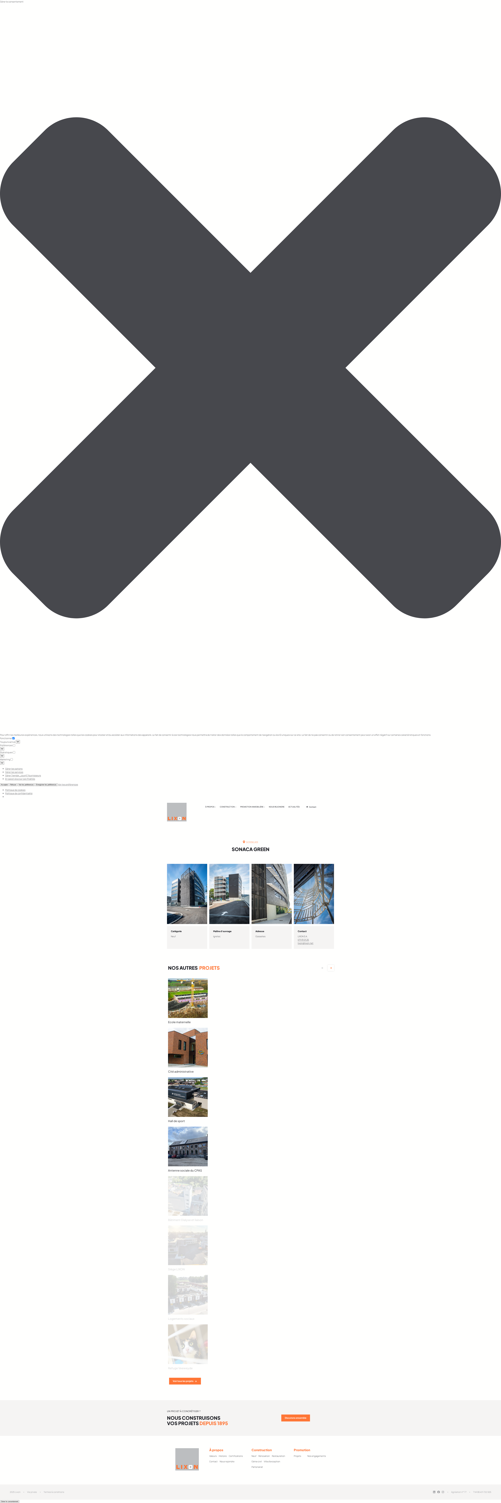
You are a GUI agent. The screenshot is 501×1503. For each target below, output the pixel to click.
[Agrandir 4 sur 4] (330, 867)
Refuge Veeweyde (180, 1368)
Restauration (278, 1455)
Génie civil (257, 1461)
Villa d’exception (272, 1461)
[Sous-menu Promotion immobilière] (264, 806)
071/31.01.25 (303, 939)
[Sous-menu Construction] (235, 806)
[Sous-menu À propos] (215, 806)
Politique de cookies (15, 789)
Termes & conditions (54, 1491)
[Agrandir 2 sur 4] (246, 867)
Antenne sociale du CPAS (185, 1170)
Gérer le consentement (9, 1501)
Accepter (4, 785)
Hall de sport (176, 1121)
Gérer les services (14, 772)
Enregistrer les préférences (46, 785)
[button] (250, 368)
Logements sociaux (181, 1318)
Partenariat (257, 1466)
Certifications (236, 1455)
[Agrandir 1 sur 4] (203, 867)
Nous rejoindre (227, 1461)
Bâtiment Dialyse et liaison (185, 1220)
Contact (213, 1461)
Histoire (223, 1455)
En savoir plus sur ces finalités (20, 778)
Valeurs (213, 1455)
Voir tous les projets (183, 1381)
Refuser (13, 785)
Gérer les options (14, 768)
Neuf (173, 936)
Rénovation (264, 1455)
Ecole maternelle (179, 1022)
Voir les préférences (26, 785)
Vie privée (32, 1491)
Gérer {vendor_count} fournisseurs (23, 775)
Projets (297, 1455)
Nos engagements (316, 1455)
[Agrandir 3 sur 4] (288, 867)
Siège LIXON (176, 1269)
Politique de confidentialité (18, 793)
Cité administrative (181, 1071)
